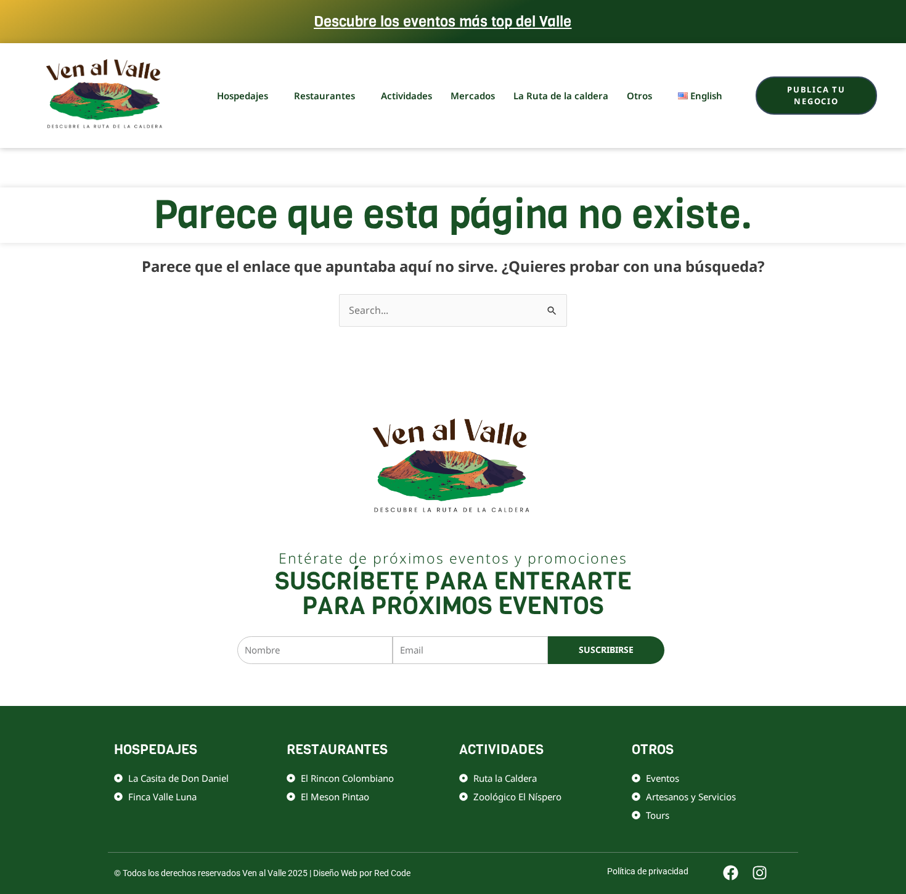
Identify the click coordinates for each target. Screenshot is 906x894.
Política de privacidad (498, 684)
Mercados (473, 95)
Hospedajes (242, 95)
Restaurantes (324, 95)
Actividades (406, 95)
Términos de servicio (577, 684)
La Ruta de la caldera (560, 95)
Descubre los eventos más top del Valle (442, 21)
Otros (639, 95)
